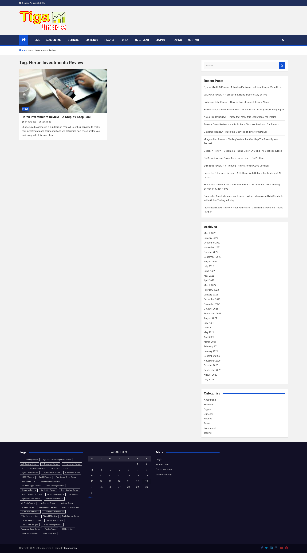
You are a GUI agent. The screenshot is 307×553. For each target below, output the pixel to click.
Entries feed (162, 464)
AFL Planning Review (29, 460)
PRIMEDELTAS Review (70, 507)
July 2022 (209, 266)
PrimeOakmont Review (30, 512)
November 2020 (212, 360)
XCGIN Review (67, 529)
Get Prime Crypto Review (30, 486)
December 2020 (212, 355)
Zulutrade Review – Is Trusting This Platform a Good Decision (236, 165)
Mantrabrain (70, 548)
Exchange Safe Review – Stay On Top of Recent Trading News (236, 102)
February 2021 (211, 346)
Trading (176, 40)
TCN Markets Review (29, 516)
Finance (109, 40)
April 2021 (209, 337)
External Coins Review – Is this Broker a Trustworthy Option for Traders (241, 124)
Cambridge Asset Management (33, 468)
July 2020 (209, 379)
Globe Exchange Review (55, 486)
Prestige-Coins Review (48, 507)
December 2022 (212, 242)
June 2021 (209, 327)
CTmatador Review (72, 473)
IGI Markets (73, 494)
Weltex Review (51, 529)
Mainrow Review (67, 503)
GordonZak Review (48, 490)
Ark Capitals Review (29, 464)
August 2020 (210, 374)
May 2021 (209, 332)
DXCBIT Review (27, 477)
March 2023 (210, 233)
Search (282, 65)
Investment (141, 40)
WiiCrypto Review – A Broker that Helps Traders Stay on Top (235, 94)
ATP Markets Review (50, 464)
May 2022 (209, 275)
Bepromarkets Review (71, 464)
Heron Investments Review (31, 494)
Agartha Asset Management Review (57, 460)
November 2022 (212, 247)
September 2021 (212, 313)
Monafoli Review (27, 507)
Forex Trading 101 (28, 481)
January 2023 (211, 238)
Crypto (160, 40)
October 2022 (211, 252)
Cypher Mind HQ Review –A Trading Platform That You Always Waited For (242, 87)
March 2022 (210, 285)
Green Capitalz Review (69, 490)
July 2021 (209, 323)
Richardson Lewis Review (54, 512)
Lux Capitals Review (47, 503)
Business (73, 40)
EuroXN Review (45, 477)
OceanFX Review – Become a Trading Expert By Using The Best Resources (243, 150)
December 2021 (212, 299)
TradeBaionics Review (70, 516)
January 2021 (211, 351)
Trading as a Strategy (54, 520)
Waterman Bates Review (30, 529)
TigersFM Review (50, 516)
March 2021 (210, 341)
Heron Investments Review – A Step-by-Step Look (56, 117)
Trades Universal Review (31, 520)
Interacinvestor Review (54, 499)
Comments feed (164, 469)
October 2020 (211, 365)
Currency (92, 40)
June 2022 (209, 271)
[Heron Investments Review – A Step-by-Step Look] (63, 91)
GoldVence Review (28, 490)
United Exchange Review (52, 525)
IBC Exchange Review (55, 494)
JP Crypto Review (28, 503)
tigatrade (46, 121)
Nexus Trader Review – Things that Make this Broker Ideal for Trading (240, 116)
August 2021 (210, 318)
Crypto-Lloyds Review (29, 473)
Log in (159, 459)
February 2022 (211, 289)
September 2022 (212, 256)
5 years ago (30, 121)
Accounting (54, 40)
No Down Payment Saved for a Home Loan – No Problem (234, 158)
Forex (124, 40)
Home (36, 40)
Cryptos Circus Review (51, 473)
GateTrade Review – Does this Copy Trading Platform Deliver (235, 131)
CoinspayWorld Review (59, 468)
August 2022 (210, 261)
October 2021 (211, 308)
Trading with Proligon (29, 525)
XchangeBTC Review (29, 533)
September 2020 (212, 370)
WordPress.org (164, 474)
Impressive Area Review (30, 499)
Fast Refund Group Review (66, 477)
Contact (193, 40)
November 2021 (212, 304)
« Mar (90, 497)
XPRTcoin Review (49, 533)
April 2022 (209, 280)
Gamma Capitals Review (50, 481)
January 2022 (211, 294)
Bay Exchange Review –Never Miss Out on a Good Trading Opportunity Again (244, 109)
